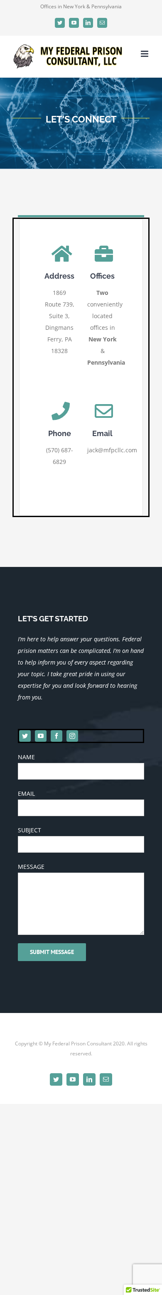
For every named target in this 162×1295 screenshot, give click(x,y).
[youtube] (41, 736)
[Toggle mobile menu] (145, 53)
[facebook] (56, 736)
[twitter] (25, 736)
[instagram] (72, 736)
